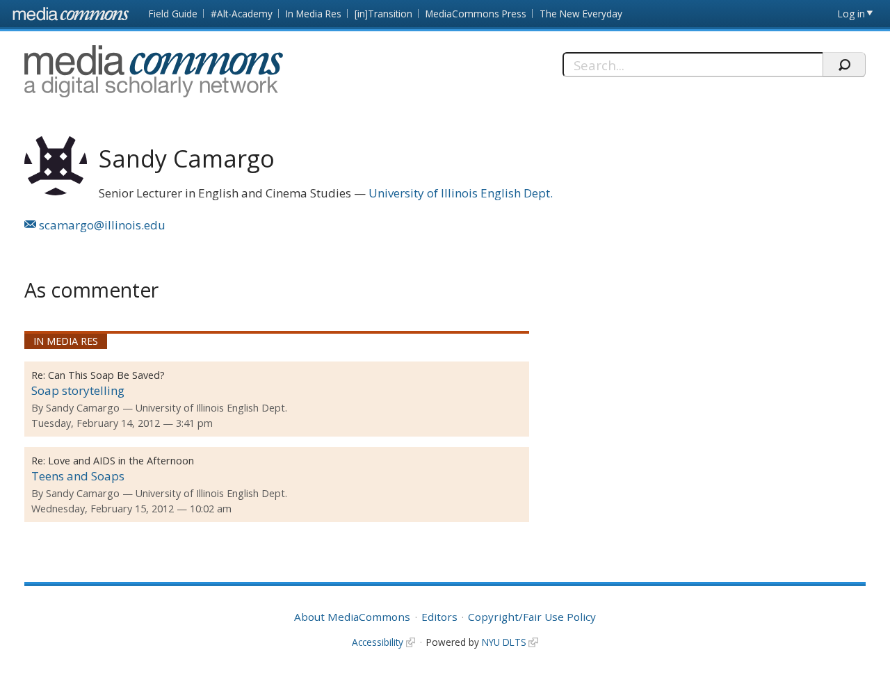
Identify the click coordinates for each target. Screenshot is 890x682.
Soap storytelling (77, 390)
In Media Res (313, 13)
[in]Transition (383, 13)
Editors (439, 617)
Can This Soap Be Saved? (106, 375)
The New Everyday (581, 13)
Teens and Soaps (77, 476)
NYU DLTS (504, 642)
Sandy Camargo (83, 407)
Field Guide (173, 13)
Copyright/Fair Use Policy (532, 617)
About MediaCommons (352, 617)
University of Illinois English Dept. (461, 193)
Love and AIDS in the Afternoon (121, 460)
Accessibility (377, 642)
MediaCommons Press (476, 13)
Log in (851, 13)
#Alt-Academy (242, 13)
